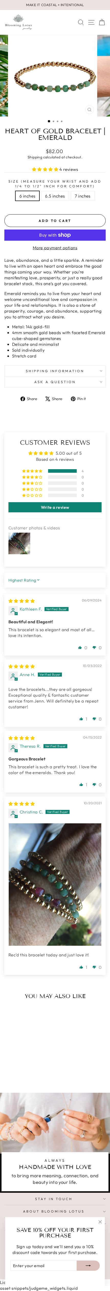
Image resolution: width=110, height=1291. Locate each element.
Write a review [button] (55, 507)
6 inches (27, 196)
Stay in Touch (53, 1199)
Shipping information (55, 371)
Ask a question (55, 382)
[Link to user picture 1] (55, 884)
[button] (46, 169)
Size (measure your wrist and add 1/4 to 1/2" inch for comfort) (55, 183)
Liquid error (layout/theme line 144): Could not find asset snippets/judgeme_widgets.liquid (55, 638)
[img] (21, 600)
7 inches (83, 196)
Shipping (35, 157)
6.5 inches (55, 196)
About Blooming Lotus (53, 1211)
